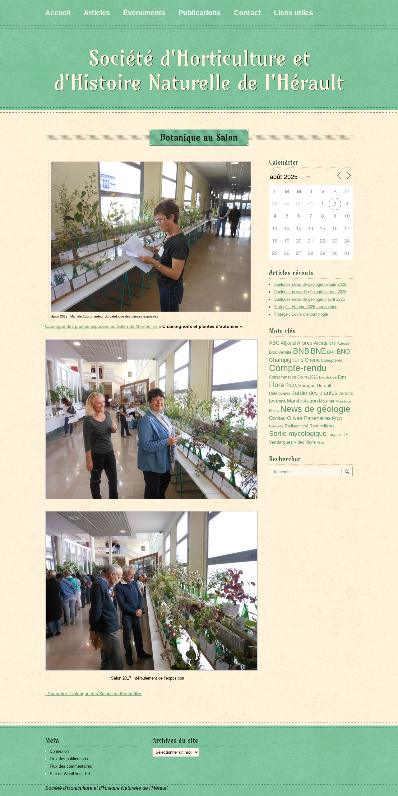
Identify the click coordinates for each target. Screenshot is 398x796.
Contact (247, 13)
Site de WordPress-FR (70, 773)
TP (345, 434)
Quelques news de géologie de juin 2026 (310, 284)
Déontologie (328, 377)
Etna (342, 377)
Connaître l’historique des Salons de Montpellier (93, 693)
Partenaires (317, 418)
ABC (274, 343)
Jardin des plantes (314, 392)
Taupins (335, 434)
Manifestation (302, 401)
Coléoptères (331, 360)
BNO (343, 351)
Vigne (310, 442)
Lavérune (277, 401)
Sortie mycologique (297, 433)
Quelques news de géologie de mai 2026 (310, 292)
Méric (274, 410)
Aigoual (288, 343)
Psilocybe (276, 426)
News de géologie (315, 409)
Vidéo (299, 442)
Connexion (59, 751)
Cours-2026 (307, 377)
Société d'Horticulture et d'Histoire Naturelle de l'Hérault (199, 70)
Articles (97, 13)
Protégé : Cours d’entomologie (301, 314)
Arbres (304, 343)
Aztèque (343, 343)
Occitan (277, 418)
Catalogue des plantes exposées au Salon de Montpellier (102, 326)
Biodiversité (280, 352)
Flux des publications (69, 758)
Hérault (324, 385)
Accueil (58, 13)
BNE (318, 351)
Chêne (312, 360)
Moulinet (326, 401)
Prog (337, 418)
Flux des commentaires (71, 766)
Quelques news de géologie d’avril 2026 (309, 299)
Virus (321, 442)
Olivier (295, 418)
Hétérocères (280, 393)
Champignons (286, 360)
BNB (301, 350)
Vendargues (281, 442)
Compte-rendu (297, 368)
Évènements (144, 13)
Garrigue (307, 385)
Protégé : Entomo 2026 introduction (305, 306)
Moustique (343, 401)
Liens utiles (293, 13)
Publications (199, 13)
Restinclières (322, 425)
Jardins (346, 393)
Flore (276, 385)
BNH (331, 352)
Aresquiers (325, 343)
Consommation (282, 377)
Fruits (291, 385)
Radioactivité (296, 426)
